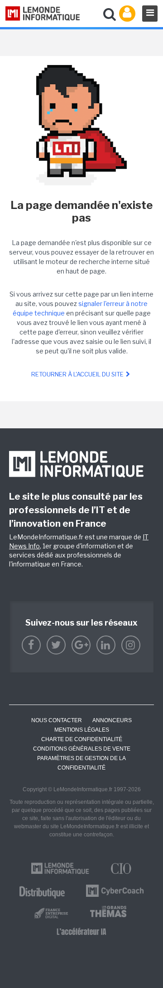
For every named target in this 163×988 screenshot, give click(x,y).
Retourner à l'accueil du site (77, 374)
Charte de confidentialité (81, 739)
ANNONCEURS (112, 720)
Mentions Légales (81, 730)
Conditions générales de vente (81, 749)
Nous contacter (56, 720)
